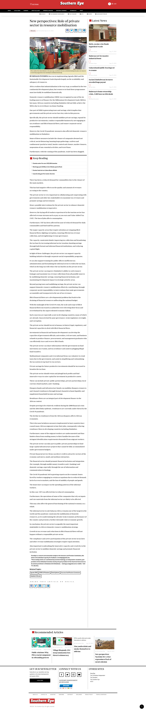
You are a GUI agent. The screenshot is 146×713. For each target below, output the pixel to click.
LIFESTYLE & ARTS (36, 10)
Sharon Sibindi (93, 51)
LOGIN (114, 4)
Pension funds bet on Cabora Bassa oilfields (45, 170)
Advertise (52, 694)
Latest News (99, 20)
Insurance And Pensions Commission (70, 572)
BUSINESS (26, 10)
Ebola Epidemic (55, 572)
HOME (9, 10)
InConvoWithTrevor (101, 14)
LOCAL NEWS (17, 10)
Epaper (90, 14)
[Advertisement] (58, 610)
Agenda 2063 (34, 572)
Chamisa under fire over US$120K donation (45, 163)
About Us (35, 694)
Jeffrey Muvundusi (94, 99)
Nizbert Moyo (93, 63)
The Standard (72, 14)
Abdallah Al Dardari (36, 576)
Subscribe (61, 694)
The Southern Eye (95, 679)
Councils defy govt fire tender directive (44, 174)
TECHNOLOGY (73, 10)
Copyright (70, 694)
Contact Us (44, 694)
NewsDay (43, 14)
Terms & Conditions (101, 694)
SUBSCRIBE (40, 680)
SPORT (81, 10)
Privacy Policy (89, 694)
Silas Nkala (92, 87)
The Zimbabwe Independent (57, 14)
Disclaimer (79, 694)
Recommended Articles (49, 632)
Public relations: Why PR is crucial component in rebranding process (41, 655)
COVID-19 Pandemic (44, 572)
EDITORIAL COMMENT (61, 10)
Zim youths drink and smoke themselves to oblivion (82, 648)
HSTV (82, 14)
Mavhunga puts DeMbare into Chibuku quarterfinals (47, 167)
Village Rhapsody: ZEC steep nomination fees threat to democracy (61, 652)
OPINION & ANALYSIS (48, 10)
